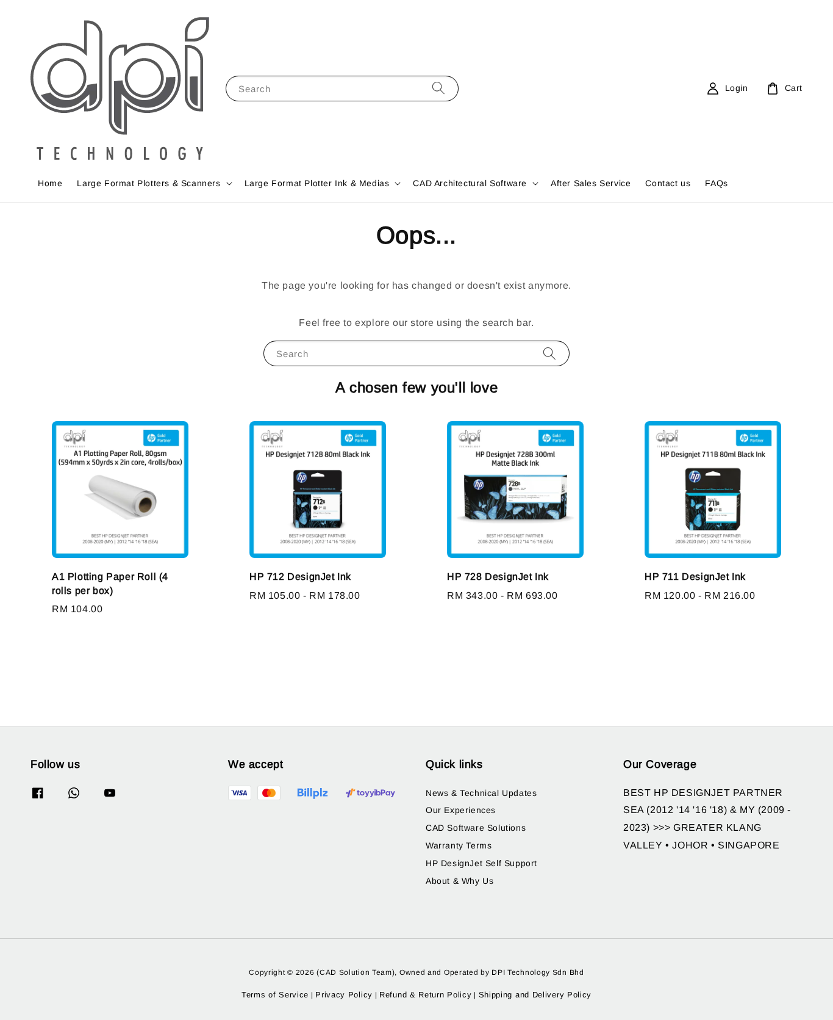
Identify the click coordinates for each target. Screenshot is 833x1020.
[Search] (438, 88)
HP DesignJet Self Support (481, 863)
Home (50, 183)
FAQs (716, 183)
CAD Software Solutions (476, 828)
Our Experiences (461, 810)
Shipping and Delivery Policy (535, 994)
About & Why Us (459, 881)
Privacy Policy (344, 994)
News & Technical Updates (481, 793)
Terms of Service (275, 994)
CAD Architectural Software (470, 183)
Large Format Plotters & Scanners (148, 183)
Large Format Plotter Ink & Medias (317, 183)
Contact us (667, 183)
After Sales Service (591, 183)
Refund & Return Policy (425, 994)
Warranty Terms (459, 845)
